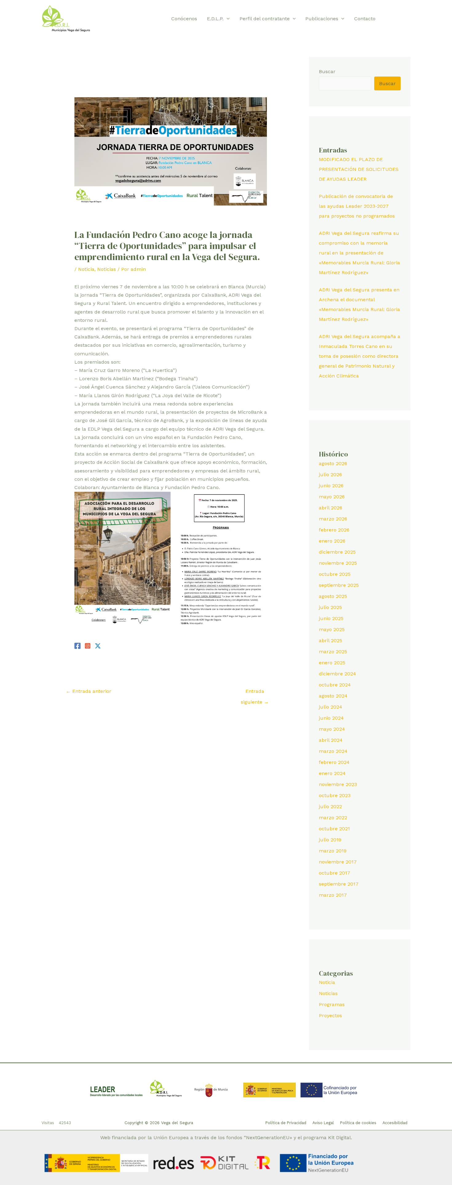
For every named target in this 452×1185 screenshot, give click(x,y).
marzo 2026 (333, 519)
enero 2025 (332, 663)
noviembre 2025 (338, 563)
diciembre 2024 (337, 674)
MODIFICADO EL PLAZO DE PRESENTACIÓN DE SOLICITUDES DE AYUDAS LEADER (358, 169)
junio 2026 (331, 485)
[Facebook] (389, 19)
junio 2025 (331, 618)
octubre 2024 (335, 685)
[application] (227, 19)
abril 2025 (330, 640)
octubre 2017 (334, 873)
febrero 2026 (334, 530)
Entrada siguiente (255, 692)
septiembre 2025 (339, 585)
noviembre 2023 (338, 784)
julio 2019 (330, 840)
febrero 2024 (334, 762)
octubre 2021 (334, 828)
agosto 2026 (333, 463)
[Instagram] (407, 19)
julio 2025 (330, 607)
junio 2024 (331, 718)
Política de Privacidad (285, 1122)
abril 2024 (331, 740)
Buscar (327, 71)
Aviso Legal (323, 1122)
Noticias (106, 269)
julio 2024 (330, 707)
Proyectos (330, 1015)
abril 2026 (330, 508)
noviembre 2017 (338, 862)
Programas (332, 1004)
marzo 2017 (333, 895)
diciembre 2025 (337, 552)
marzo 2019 (333, 851)
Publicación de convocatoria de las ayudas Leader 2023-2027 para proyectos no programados (357, 206)
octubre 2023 (335, 795)
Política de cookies (358, 1122)
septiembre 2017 (339, 884)
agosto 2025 (333, 596)
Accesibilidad (395, 1122)
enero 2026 (332, 541)
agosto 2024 (333, 696)
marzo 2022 (333, 817)
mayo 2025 (332, 629)
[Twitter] (398, 19)
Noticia (86, 269)
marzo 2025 (333, 651)
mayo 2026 (332, 497)
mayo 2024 (332, 729)
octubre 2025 (335, 574)
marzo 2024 (333, 751)
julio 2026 (330, 474)
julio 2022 (330, 806)
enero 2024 (332, 773)
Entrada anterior (88, 691)
